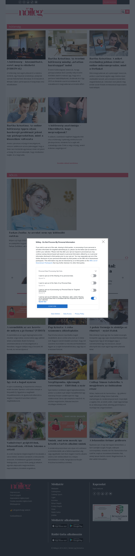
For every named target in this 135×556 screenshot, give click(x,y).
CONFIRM (52, 306)
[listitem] (67, 271)
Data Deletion (55, 314)
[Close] (104, 242)
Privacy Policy (79, 314)
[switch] (93, 275)
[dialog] (67, 278)
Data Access (67, 314)
